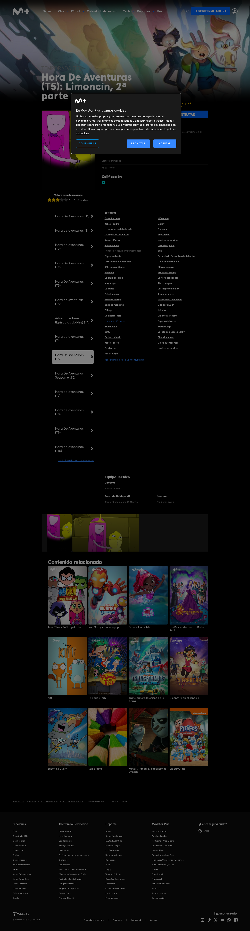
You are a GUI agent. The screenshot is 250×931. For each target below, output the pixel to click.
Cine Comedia (19, 845)
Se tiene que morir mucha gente (74, 855)
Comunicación (158, 898)
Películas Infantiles (21, 864)
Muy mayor (110, 283)
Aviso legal (117, 920)
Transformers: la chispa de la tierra (146, 699)
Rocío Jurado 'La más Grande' (73, 869)
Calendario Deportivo (115, 888)
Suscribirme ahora (211, 11)
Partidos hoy (111, 893)
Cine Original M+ (20, 836)
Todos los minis (112, 218)
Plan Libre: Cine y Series (163, 864)
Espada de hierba (167, 321)
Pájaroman (164, 234)
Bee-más (109, 272)
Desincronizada (113, 337)
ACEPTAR (165, 143)
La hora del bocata (168, 277)
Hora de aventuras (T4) (69, 339)
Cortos (16, 855)
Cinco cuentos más (168, 342)
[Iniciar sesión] (235, 11)
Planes (155, 869)
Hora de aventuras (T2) (69, 247)
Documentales (19, 888)
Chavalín (163, 229)
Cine (61, 11)
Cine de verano (20, 860)
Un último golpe (166, 245)
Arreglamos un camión (170, 299)
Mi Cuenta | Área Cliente (163, 841)
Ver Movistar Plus (159, 831)
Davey (161, 223)
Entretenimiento (20, 893)
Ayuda (206, 831)
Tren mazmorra (166, 294)
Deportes (143, 11)
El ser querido (65, 831)
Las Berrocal (65, 864)
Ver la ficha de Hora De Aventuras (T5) (125, 359)
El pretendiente (113, 256)
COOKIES (153, 920)
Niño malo (163, 218)
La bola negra (65, 836)
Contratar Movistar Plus (162, 855)
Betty (107, 331)
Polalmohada (112, 245)
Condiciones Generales (162, 845)
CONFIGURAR (87, 143)
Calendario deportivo (101, 11)
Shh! (160, 250)
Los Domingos (65, 841)
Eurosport (110, 884)
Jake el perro (112, 342)
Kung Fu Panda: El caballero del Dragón (148, 770)
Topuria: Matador (113, 874)
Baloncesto (110, 860)
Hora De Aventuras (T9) (69, 430)
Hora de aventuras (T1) (72, 230)
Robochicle (111, 326)
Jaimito (162, 310)
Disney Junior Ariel (140, 627)
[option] (59, 533)
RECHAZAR (138, 143)
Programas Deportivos (69, 888)
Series (47, 11)
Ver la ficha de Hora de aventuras (76, 460)
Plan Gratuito (158, 874)
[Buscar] (187, 11)
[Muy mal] (49, 200)
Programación (112, 898)
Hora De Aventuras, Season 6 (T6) (70, 375)
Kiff (50, 698)
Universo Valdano (113, 855)
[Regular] (58, 200)
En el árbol (110, 348)
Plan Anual (157, 879)
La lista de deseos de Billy (171, 331)
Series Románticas (21, 879)
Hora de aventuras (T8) (69, 412)
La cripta (109, 288)
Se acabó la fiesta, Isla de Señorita (176, 256)
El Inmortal (64, 850)
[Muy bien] (66, 200)
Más (159, 11)
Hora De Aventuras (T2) (69, 265)
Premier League (112, 845)
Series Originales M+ (22, 874)
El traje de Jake (166, 267)
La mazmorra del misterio (118, 229)
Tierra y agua (165, 283)
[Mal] (53, 200)
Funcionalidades (159, 836)
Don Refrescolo (113, 315)
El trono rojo (164, 326)
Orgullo (16, 898)
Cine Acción (18, 850)
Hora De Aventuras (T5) (69, 357)
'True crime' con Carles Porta (72, 874)
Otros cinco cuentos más (118, 261)
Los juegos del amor (168, 288)
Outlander (64, 860)
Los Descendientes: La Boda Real (187, 629)
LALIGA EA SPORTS (113, 841)
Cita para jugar (166, 304)
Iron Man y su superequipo (104, 627)
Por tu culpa (111, 353)
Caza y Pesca (65, 893)
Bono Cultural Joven (161, 884)
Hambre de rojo (113, 299)
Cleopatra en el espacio (184, 698)
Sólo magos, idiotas (115, 267)
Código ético (157, 850)
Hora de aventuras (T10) (69, 449)
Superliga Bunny (57, 768)
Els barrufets (177, 768)
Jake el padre (112, 223)
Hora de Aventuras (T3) (69, 302)
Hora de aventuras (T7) (69, 394)
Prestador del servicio (94, 920)
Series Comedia (20, 884)
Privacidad (136, 920)
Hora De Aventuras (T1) (72, 216)
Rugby (108, 869)
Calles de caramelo (168, 261)
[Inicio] (21, 11)
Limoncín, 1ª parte (168, 315)
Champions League (114, 836)
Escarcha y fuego (167, 272)
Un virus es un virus (168, 240)
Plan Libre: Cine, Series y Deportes (168, 860)
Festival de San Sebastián (70, 879)
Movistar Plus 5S (66, 898)
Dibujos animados (67, 884)
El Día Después (112, 850)
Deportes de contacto (115, 879)
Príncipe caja (112, 294)
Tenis (126, 11)
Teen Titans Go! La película (64, 627)
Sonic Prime (95, 768)
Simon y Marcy (112, 240)
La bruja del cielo (114, 277)
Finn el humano (166, 337)
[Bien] (62, 200)
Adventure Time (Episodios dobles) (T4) (72, 320)
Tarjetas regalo (159, 893)
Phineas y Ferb (97, 698)
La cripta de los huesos (117, 234)
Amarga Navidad (66, 845)
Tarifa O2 (156, 888)
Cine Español (19, 841)
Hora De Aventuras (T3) (69, 283)
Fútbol (75, 11)
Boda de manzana (114, 304)
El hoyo (108, 310)
